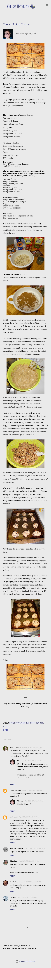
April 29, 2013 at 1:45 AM (32, 747)
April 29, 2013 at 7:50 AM (34, 801)
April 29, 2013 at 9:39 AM (28, 817)
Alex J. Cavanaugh (17, 848)
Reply (12, 784)
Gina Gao (13, 861)
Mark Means (15, 882)
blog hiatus (15, 723)
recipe (6, 726)
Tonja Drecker (15, 747)
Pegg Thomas (15, 790)
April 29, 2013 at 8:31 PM (31, 882)
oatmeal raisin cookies (32, 723)
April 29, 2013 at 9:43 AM (35, 848)
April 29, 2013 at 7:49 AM (34, 761)
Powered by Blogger (27, 961)
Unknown (13, 817)
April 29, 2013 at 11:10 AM (29, 861)
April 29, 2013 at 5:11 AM (32, 790)
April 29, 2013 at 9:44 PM (27, 897)
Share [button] (5, 730)
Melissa (20, 761)
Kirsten (13, 897)
